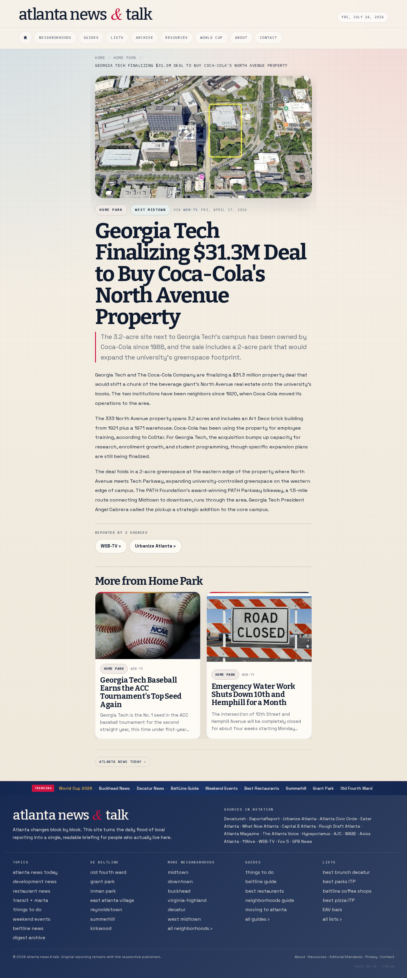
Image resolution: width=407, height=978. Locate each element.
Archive (144, 37)
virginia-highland (187, 900)
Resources (176, 37)
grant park (102, 881)
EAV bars (332, 909)
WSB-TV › (111, 546)
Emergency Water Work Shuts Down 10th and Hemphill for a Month (253, 694)
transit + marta (30, 900)
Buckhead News (114, 788)
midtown (178, 872)
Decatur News (150, 788)
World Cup (211, 37)
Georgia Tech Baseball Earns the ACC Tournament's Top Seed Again (141, 692)
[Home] (25, 37)
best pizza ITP (339, 900)
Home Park (125, 57)
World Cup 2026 (75, 788)
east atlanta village (112, 900)
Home (100, 57)
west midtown (184, 919)
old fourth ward (108, 872)
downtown (180, 881)
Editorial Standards (346, 957)
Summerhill (296, 788)
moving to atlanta (266, 909)
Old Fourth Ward (356, 788)
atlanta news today (35, 872)
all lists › (332, 919)
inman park (103, 891)
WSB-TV (190, 210)
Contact (268, 37)
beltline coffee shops (347, 891)
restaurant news (31, 891)
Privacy (371, 957)
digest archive (29, 937)
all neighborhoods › (190, 928)
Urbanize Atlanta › (155, 546)
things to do (27, 909)
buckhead (179, 891)
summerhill (102, 919)
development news (35, 881)
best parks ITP (339, 881)
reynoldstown (106, 909)
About (241, 37)
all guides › (257, 919)
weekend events (31, 919)
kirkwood (100, 928)
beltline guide (260, 881)
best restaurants (264, 891)
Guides (91, 37)
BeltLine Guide (185, 788)
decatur (176, 909)
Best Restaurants (261, 788)
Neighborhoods (55, 37)
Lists (117, 37)
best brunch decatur (346, 872)
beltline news (28, 928)
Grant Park (323, 788)
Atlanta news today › (122, 761)
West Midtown (150, 210)
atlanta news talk (85, 14)
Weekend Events (221, 788)
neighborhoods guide (269, 900)
